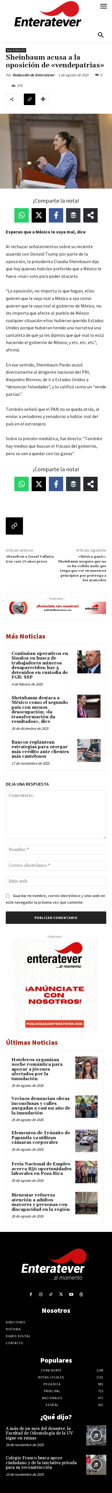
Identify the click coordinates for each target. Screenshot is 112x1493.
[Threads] (81, 1294)
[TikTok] (51, 1294)
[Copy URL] (29, 99)
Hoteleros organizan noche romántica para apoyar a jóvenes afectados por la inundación (37, 1069)
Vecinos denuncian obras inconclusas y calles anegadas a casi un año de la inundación (40, 1106)
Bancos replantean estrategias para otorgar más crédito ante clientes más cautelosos (40, 749)
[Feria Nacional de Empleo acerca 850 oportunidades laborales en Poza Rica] (86, 1172)
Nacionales (16, 50)
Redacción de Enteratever (34, 75)
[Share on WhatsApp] (21, 215)
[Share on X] (39, 215)
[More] (43, 99)
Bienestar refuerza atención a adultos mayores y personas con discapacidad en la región (40, 1202)
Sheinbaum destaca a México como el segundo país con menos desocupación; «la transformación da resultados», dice (39, 710)
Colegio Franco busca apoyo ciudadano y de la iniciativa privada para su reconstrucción (41, 1462)
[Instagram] (41, 1294)
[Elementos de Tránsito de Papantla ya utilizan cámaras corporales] (86, 1141)
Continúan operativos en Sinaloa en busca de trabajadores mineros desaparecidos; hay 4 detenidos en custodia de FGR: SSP (39, 665)
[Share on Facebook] (56, 215)
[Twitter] (61, 1294)
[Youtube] (71, 1294)
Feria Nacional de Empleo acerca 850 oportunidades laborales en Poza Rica (41, 1168)
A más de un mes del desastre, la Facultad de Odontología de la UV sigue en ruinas (39, 1433)
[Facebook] (30, 1294)
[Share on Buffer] (73, 215)
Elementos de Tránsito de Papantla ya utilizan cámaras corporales (40, 1137)
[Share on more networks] (90, 215)
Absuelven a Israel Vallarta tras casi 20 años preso (30, 558)
